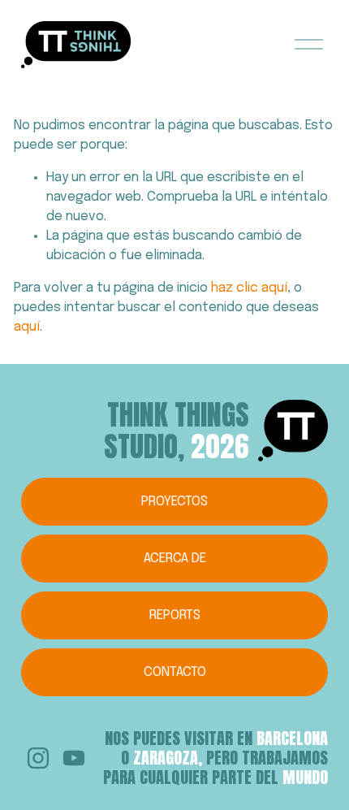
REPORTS (174, 615)
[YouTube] (73, 758)
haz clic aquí (249, 288)
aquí (27, 327)
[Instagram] (38, 758)
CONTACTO (175, 672)
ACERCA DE (175, 558)
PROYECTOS (174, 502)
